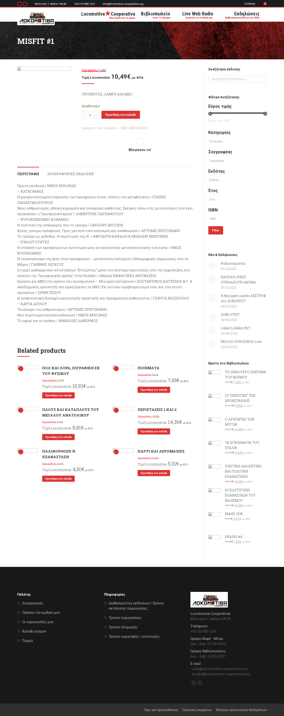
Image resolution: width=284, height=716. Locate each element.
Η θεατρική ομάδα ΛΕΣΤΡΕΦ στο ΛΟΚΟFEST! (243, 298)
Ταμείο (27, 640)
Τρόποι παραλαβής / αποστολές (134, 636)
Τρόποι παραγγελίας (125, 617)
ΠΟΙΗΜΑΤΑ (148, 367)
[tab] (28, 172)
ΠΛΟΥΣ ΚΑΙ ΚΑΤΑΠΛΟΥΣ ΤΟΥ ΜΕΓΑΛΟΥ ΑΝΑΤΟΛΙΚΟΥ (70, 412)
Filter (215, 230)
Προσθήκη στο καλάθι (120, 114)
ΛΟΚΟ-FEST (230, 314)
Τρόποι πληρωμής (123, 627)
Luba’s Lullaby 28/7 (236, 328)
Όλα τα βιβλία (107, 128)
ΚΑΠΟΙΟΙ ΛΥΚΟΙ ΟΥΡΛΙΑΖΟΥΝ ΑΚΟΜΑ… (239, 279)
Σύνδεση (249, 3)
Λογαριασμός (32, 603)
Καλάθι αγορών (34, 631)
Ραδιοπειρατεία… (234, 263)
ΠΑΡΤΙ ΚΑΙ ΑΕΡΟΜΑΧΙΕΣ (161, 451)
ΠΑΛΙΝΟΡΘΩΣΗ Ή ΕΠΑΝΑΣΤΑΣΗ (58, 454)
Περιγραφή (28, 173)
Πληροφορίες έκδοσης (70, 173)
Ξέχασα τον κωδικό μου (41, 612)
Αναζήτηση (262, 79)
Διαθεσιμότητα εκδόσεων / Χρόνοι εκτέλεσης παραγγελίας (136, 605)
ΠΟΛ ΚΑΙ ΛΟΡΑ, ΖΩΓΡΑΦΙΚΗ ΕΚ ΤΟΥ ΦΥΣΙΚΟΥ (71, 370)
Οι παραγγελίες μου (37, 622)
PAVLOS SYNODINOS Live (241, 341)
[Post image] (212, 266)
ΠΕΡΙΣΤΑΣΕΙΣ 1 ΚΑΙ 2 (157, 409)
